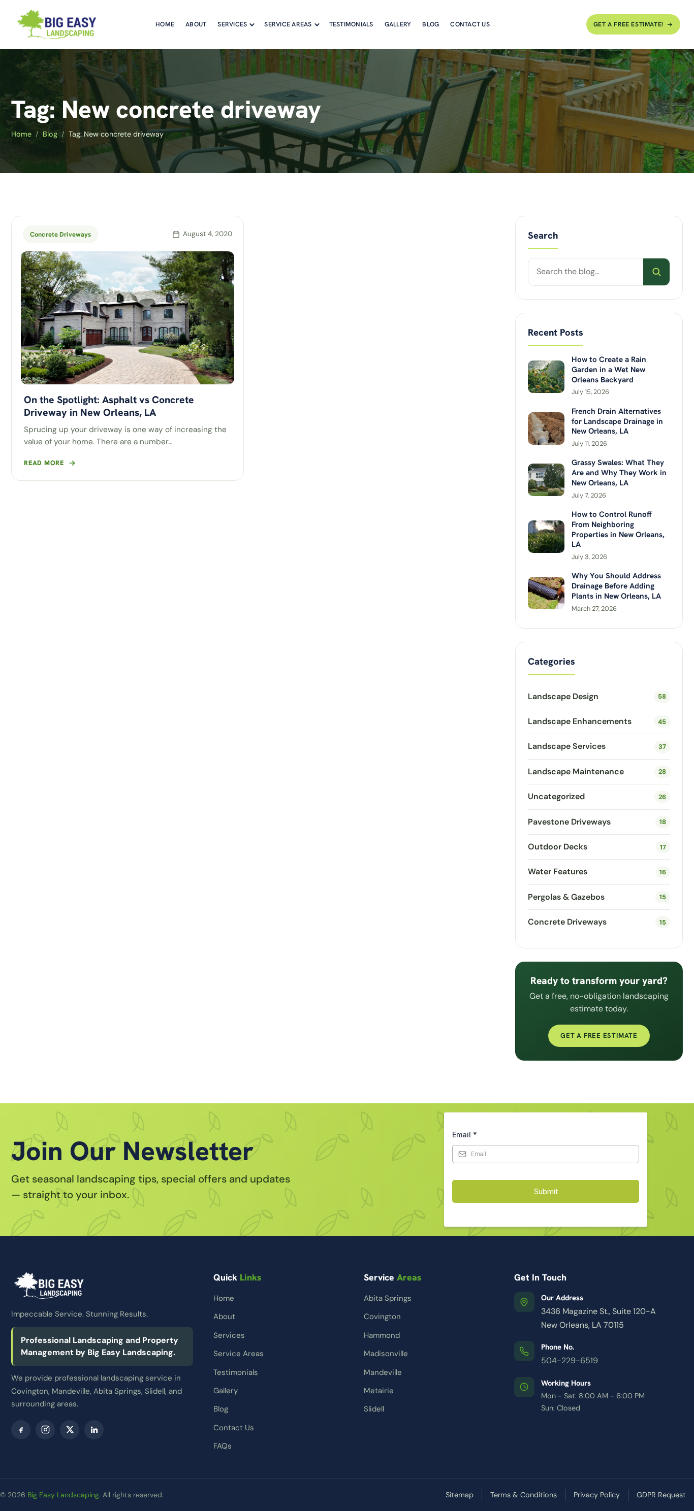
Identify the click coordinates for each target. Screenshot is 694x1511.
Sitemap (460, 1494)
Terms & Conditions (523, 1494)
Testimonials (351, 24)
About (195, 24)
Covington (382, 1316)
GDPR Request (661, 1494)
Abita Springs (388, 1298)
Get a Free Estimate (599, 1035)
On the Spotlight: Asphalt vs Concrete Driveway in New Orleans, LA (109, 405)
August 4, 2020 (207, 233)
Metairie (379, 1391)
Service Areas (287, 24)
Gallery (398, 24)
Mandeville (383, 1372)
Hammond (382, 1335)
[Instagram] (45, 1429)
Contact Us (470, 24)
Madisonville (386, 1354)
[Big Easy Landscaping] (56, 24)
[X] (69, 1429)
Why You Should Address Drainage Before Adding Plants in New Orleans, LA (616, 586)
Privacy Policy (597, 1494)
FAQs (222, 1446)
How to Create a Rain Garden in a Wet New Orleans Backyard (609, 370)
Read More (44, 462)
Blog (430, 24)
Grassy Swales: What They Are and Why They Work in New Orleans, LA (619, 473)
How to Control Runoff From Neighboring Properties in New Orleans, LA (618, 529)
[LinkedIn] (94, 1429)
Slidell (374, 1409)
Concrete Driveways (60, 234)
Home (164, 24)
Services (232, 24)
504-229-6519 (569, 1360)
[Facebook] (20, 1429)
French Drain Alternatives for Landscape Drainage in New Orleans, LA (617, 422)
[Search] (656, 271)
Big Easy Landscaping (63, 1494)
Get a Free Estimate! (628, 24)
